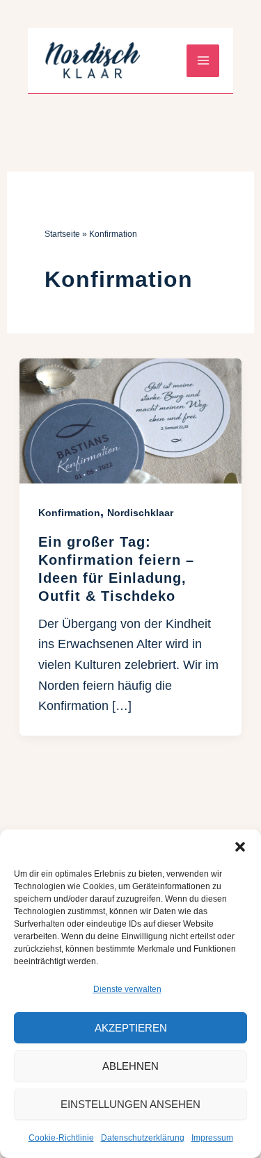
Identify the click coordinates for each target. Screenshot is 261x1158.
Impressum (212, 1138)
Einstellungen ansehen (130, 1104)
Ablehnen (130, 1066)
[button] (240, 847)
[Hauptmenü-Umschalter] (203, 60)
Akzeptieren (131, 1028)
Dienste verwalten (127, 989)
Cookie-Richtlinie (61, 1138)
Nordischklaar (140, 512)
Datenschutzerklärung (142, 1138)
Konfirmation (69, 512)
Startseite (62, 234)
